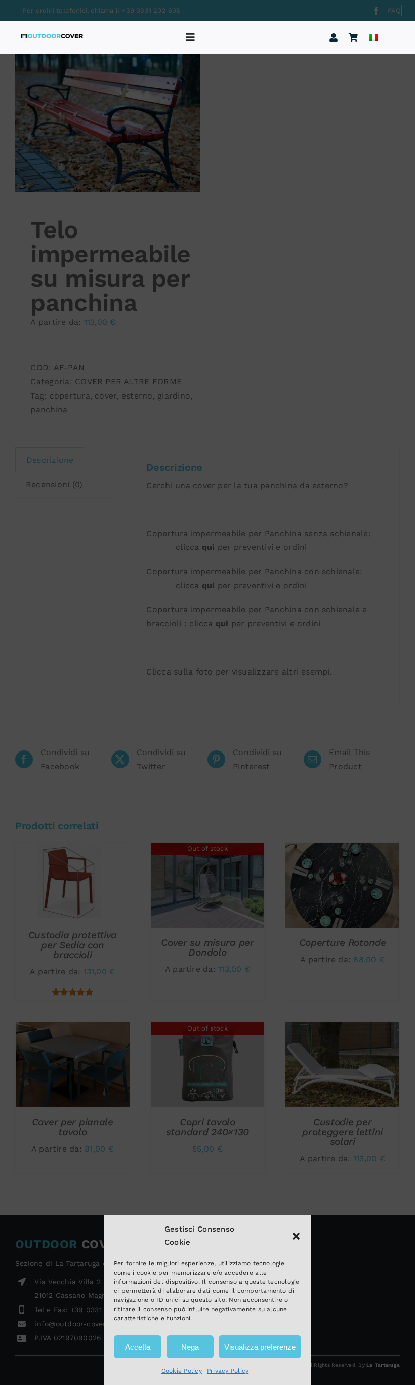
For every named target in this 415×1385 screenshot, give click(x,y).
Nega (190, 1346)
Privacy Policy (227, 1370)
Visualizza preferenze (260, 1346)
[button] (296, 1236)
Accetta (137, 1346)
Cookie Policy (181, 1370)
